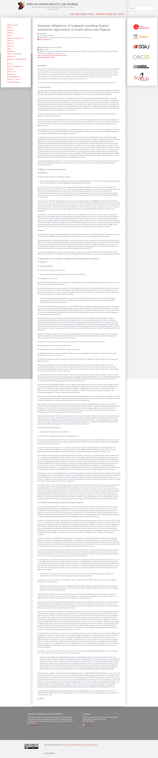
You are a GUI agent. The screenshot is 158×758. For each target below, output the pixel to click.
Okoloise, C (10, 33)
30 (95, 252)
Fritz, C (9, 48)
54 (95, 475)
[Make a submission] (141, 27)
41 (44, 326)
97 (104, 685)
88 (101, 621)
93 (78, 641)
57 (80, 489)
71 (44, 534)
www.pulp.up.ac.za (35, 725)
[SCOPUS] (141, 37)
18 (89, 205)
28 (48, 248)
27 (44, 242)
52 (80, 412)
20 (67, 218)
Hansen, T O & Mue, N (14, 79)
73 (63, 544)
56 (74, 481)
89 (43, 623)
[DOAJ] (141, 47)
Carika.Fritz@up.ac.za (45, 39)
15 (47, 197)
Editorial (9, 27)
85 (62, 617)
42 (44, 330)
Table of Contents (12, 25)
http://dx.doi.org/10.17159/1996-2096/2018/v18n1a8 (52, 55)
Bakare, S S (10, 46)
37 (116, 310)
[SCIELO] (141, 77)
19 (44, 211)
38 (78, 312)
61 (102, 495)
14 (97, 193)
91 (45, 627)
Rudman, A (10, 69)
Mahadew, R (11, 51)
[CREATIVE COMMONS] (141, 67)
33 (95, 254)
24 (90, 226)
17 (47, 205)
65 (58, 514)
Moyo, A (9, 64)
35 (76, 292)
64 (79, 511)
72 (45, 542)
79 (100, 567)
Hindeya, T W (11, 71)
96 (42, 685)
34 (119, 254)
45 (87, 377)
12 (53, 191)
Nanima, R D (11, 30)
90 (52, 625)
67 (112, 522)
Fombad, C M (11, 56)
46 (84, 381)
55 (112, 475)
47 (95, 386)
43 (52, 336)
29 (90, 248)
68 (54, 526)
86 (75, 619)
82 (42, 596)
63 (47, 509)
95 (48, 677)
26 (109, 240)
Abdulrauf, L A (11, 74)
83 (49, 604)
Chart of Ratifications (13, 82)
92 (103, 639)
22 (118, 222)
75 (94, 546)
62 (116, 499)
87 (73, 621)
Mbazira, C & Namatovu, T (15, 38)
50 (89, 400)
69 (60, 528)
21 (101, 220)
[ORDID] (141, 57)
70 (92, 530)
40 (81, 320)
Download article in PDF (46, 57)
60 (88, 493)
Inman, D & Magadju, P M (15, 66)
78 (95, 565)
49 (62, 398)
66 (47, 516)
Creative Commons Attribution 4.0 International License (80, 745)
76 (62, 554)
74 (55, 546)
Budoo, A (9, 35)
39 (60, 314)
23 (46, 226)
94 (79, 653)
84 (49, 615)
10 (60, 187)
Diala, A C (10, 41)
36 (118, 292)
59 (85, 491)
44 (69, 371)
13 (105, 191)
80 (91, 576)
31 (64, 254)
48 (86, 396)
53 (64, 469)
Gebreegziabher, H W (13, 77)
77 (86, 556)
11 (64, 189)
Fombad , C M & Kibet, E (14, 54)
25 (109, 226)
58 (112, 489)
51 (67, 404)
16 (82, 201)
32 (79, 254)
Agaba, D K (10, 43)
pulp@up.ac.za (89, 725)
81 (44, 582)
